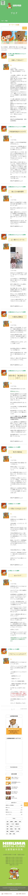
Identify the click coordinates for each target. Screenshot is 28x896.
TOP (2, 20)
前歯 (14, 833)
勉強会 (7, 809)
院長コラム (8, 807)
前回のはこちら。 (15, 391)
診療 (10, 833)
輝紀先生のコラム (9, 812)
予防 (7, 826)
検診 (20, 821)
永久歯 (17, 831)
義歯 (7, 831)
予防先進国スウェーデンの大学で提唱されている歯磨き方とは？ (18, 639)
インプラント (17, 826)
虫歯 (7, 821)
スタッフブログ (8, 814)
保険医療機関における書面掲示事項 (14, 883)
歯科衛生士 (12, 831)
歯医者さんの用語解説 (10, 805)
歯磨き (16, 821)
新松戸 (11, 826)
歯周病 (11, 821)
